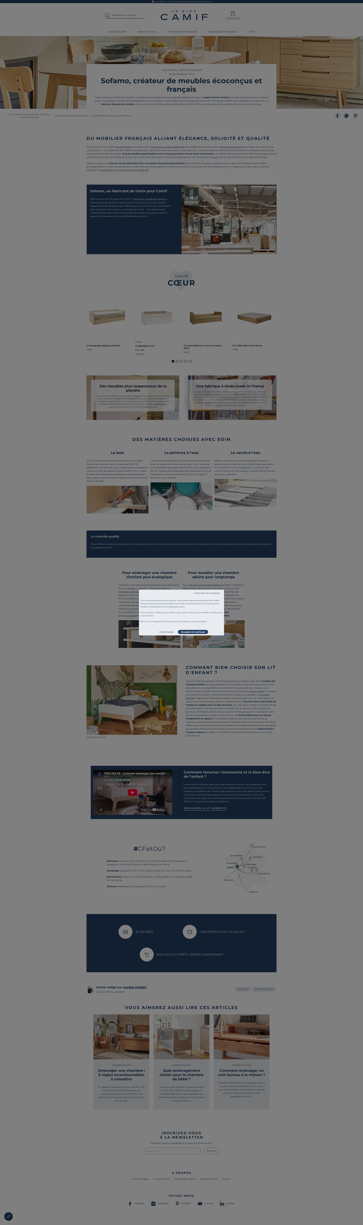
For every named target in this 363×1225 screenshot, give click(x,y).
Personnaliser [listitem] (166, 632)
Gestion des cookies (178, 612)
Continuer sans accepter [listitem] (207, 593)
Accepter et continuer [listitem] (193, 632)
